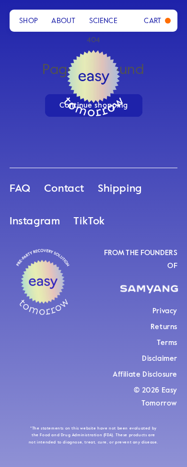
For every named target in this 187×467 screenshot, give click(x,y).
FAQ (20, 189)
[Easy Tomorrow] (43, 285)
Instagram (35, 221)
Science (103, 21)
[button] (157, 21)
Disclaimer (159, 358)
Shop (28, 21)
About (63, 21)
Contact (64, 189)
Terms (167, 342)
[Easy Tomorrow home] (93, 72)
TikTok (89, 221)
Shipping (120, 189)
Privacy (164, 311)
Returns (164, 327)
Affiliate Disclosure (145, 374)
